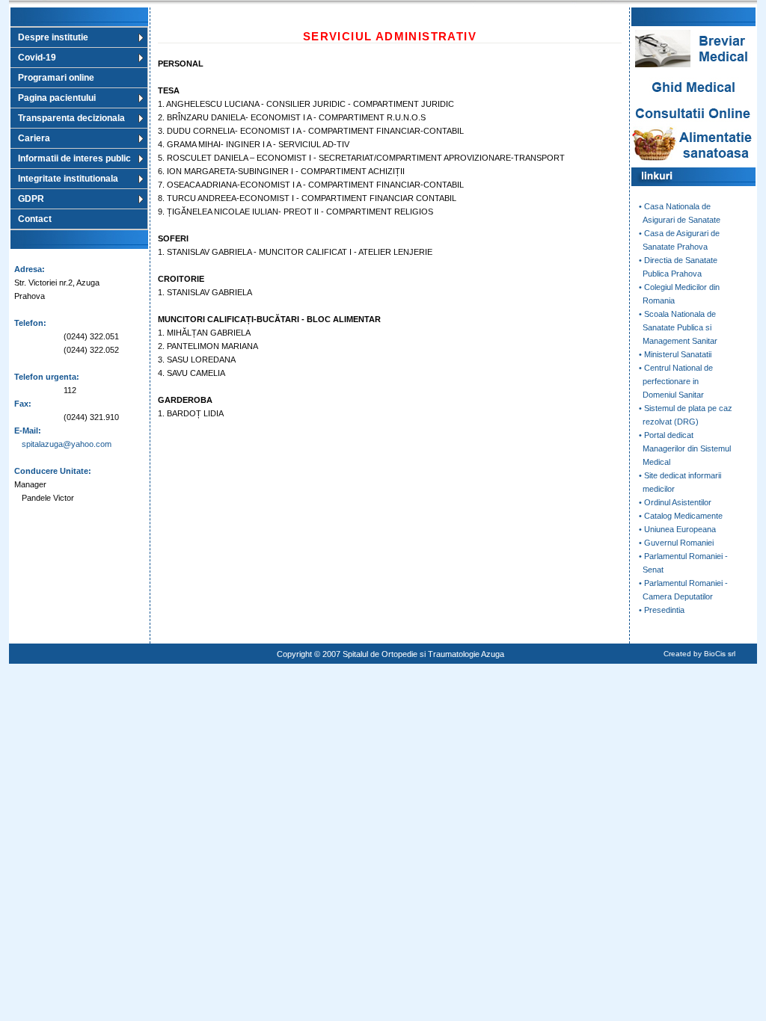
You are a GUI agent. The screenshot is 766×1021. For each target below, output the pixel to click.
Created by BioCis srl (699, 654)
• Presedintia (661, 609)
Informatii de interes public (74, 158)
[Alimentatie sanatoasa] (693, 164)
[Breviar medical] (693, 68)
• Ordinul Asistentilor (675, 502)
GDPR (31, 199)
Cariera (34, 138)
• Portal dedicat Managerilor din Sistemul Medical (681, 448)
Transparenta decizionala (71, 118)
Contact (35, 219)
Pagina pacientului (57, 98)
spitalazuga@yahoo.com (66, 443)
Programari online (56, 78)
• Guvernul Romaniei (676, 542)
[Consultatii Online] (693, 119)
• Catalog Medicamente (681, 515)
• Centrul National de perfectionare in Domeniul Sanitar (672, 381)
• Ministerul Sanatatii (675, 354)
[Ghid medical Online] (693, 100)
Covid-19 (37, 57)
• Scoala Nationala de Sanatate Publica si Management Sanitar (674, 327)
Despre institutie (53, 37)
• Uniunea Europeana (677, 529)
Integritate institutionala (68, 178)
